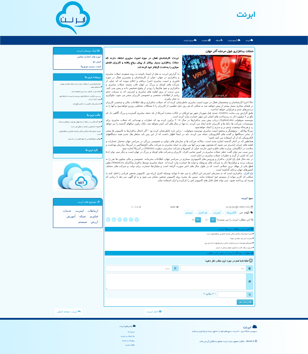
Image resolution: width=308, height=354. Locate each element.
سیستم (189, 212)
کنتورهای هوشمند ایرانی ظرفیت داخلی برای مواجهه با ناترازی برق (228, 243)
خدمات (67, 210)
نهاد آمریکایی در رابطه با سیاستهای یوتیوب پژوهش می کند (79, 122)
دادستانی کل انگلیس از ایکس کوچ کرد (87, 104)
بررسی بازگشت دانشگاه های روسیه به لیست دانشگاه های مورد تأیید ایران (80, 97)
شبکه (218, 40)
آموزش (71, 216)
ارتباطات (93, 210)
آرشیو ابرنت (233, 40)
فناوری (94, 216)
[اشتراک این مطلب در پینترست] (119, 219)
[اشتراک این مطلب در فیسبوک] (131, 219)
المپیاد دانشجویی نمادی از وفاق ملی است (86, 126)
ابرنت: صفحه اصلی (67, 311)
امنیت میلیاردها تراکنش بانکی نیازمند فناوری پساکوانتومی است (229, 234)
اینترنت (205, 40)
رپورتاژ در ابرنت (128, 340)
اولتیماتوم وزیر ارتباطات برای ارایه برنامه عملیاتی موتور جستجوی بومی (80, 85)
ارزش (94, 221)
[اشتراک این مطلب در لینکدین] (113, 219)
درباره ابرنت (189, 40)
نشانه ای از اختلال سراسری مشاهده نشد (86, 91)
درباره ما (131, 332)
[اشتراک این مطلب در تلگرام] (136, 219)
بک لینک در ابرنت (128, 336)
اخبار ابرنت (153, 311)
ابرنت (246, 14)
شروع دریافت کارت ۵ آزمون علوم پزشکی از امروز (234, 247)
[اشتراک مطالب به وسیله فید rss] (108, 219)
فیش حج (97, 61)
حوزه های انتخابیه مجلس (89, 56)
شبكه (82, 216)
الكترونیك (231, 212)
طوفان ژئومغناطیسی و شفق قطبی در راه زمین (84, 139)
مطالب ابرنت (130, 345)
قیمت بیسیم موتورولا (91, 66)
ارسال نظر (244, 302)
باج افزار (248, 173)
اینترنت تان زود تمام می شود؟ (241, 238)
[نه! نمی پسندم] (198, 219)
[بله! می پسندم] (213, 219)
